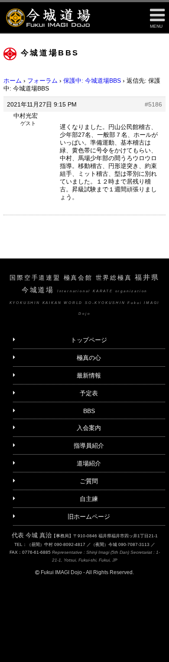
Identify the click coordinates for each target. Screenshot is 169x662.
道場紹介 (89, 463)
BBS (89, 410)
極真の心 (89, 357)
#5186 (153, 104)
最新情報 (89, 375)
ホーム (12, 80)
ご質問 (89, 481)
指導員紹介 (89, 445)
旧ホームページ (89, 516)
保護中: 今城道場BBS (92, 80)
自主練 (89, 498)
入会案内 (89, 427)
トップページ (89, 339)
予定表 (89, 393)
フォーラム (42, 80)
